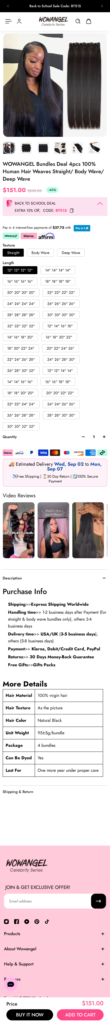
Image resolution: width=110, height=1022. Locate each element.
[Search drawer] (78, 21)
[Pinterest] (37, 922)
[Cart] (88, 21)
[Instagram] (6, 922)
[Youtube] (27, 922)
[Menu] (8, 21)
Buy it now (30, 1014)
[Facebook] (16, 922)
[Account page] (19, 21)
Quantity (10, 436)
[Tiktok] (47, 922)
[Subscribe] (98, 901)
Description (12, 578)
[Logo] (53, 21)
